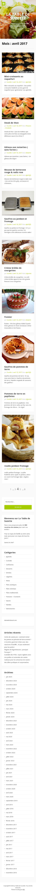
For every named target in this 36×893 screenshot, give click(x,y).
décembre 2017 (11, 825)
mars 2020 (9, 797)
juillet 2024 (9, 697)
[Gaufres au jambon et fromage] (18, 203)
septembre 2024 (11, 693)
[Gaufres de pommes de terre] (18, 349)
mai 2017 (9, 848)
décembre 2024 (11, 681)
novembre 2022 (11, 749)
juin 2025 (9, 677)
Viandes (8, 605)
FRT (24, 889)
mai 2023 (9, 737)
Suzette (9, 82)
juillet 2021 (9, 769)
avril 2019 (9, 805)
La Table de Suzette (18, 16)
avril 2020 (9, 793)
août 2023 (9, 733)
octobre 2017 (10, 833)
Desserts (28, 153)
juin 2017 (9, 845)
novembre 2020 (11, 785)
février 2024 (10, 713)
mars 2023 (9, 745)
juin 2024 (9, 701)
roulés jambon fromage (16, 466)
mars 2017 (9, 857)
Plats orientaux (11, 589)
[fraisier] (18, 301)
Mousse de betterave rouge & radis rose (15, 171)
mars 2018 (9, 817)
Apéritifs (28, 82)
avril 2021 (9, 777)
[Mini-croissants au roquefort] (18, 63)
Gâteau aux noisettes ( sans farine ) (16, 148)
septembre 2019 (11, 801)
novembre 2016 (11, 873)
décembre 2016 (11, 869)
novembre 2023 (11, 725)
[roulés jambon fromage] (18, 438)
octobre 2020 (10, 789)
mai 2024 (9, 705)
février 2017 (10, 861)
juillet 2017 (9, 841)
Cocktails (9, 561)
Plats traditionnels (12, 593)
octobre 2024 (10, 689)
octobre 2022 (10, 753)
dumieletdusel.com (10, 620)
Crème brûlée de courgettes (13, 269)
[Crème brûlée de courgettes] (18, 252)
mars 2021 (9, 781)
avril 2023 (9, 741)
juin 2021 (9, 773)
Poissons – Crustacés (13, 597)
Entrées (8, 573)
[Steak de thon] (18, 108)
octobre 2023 (10, 729)
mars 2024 (9, 709)
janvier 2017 (10, 864)
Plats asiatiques (11, 585)
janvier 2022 (10, 761)
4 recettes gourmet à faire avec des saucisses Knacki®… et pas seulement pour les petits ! (17, 644)
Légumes (28, 273)
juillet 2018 (9, 809)
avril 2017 (9, 853)
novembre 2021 (11, 765)
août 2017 (9, 837)
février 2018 (10, 821)
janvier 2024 (10, 717)
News (8, 581)
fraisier (8, 317)
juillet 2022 (9, 757)
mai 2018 (9, 813)
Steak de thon (11, 123)
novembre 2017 (11, 829)
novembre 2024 (11, 685)
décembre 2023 (11, 721)
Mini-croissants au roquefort (13, 77)
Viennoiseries (10, 609)
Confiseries (10, 565)
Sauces (8, 601)
